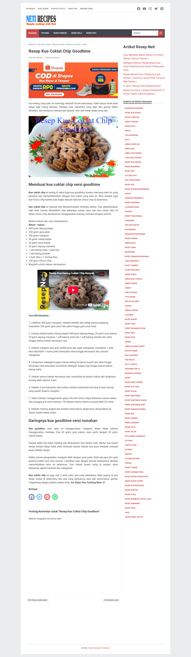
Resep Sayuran (132, 423)
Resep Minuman (132, 203)
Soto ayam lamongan (135, 436)
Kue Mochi (130, 360)
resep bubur (131, 319)
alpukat (129, 441)
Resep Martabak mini (135, 405)
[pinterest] (47, 497)
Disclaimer (43, 9)
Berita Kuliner (132, 301)
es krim (128, 450)
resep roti (130, 171)
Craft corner (131, 265)
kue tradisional (132, 180)
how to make (131, 292)
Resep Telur (130, 432)
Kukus (128, 194)
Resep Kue (129, 185)
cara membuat (132, 261)
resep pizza (130, 494)
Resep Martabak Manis (136, 400)
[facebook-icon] (138, 8)
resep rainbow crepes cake (138, 499)
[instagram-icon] (150, 8)
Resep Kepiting (132, 387)
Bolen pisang (131, 351)
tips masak (130, 297)
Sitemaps (30, 9)
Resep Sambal (131, 418)
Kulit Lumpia (131, 364)
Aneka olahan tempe (135, 346)
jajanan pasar (132, 207)
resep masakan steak (135, 328)
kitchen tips (131, 176)
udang (128, 342)
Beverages (130, 252)
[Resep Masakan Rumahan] (41, 20)
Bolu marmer (131, 355)
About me (72, 9)
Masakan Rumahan (134, 108)
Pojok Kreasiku (132, 270)
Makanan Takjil (132, 369)
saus (127, 512)
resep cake (130, 324)
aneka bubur (131, 283)
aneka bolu (130, 243)
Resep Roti (91, 33)
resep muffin (131, 490)
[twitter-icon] (156, 8)
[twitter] (39, 497)
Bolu (127, 140)
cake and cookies (133, 158)
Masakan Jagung (133, 373)
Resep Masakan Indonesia (137, 189)
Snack (128, 131)
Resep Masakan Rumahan (137, 256)
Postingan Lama (111, 600)
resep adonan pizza (134, 472)
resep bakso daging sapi (136, 477)
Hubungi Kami (86, 9)
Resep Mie (129, 414)
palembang (130, 229)
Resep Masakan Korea (135, 409)
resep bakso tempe (134, 481)
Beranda (33, 33)
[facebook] (32, 497)
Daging (128, 306)
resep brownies (132, 167)
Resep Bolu (76, 33)
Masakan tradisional (135, 234)
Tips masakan (131, 135)
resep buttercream (134, 486)
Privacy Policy (58, 9)
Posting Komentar (52, 58)
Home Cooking (131, 122)
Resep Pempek (60, 33)
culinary (129, 315)
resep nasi (130, 333)
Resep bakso (131, 274)
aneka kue (130, 149)
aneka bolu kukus (133, 279)
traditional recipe (134, 517)
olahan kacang (132, 459)
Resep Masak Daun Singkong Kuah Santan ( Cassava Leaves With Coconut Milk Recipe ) (144, 78)
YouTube (45, 33)
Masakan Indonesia (134, 198)
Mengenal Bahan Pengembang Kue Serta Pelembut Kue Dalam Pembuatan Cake (143, 66)
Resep (127, 378)
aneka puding (131, 310)
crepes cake (131, 445)
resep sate (130, 337)
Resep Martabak (133, 396)
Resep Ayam (130, 247)
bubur (128, 288)
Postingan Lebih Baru (37, 600)
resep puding (131, 238)
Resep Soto (130, 427)
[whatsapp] (55, 497)
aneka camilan (132, 144)
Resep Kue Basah (133, 113)
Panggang (129, 220)
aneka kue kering (133, 153)
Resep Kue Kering (133, 162)
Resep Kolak (131, 391)
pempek (128, 212)
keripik (128, 454)
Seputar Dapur (132, 225)
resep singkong (132, 503)
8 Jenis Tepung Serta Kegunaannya (142, 85)
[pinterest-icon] (162, 8)
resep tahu (130, 508)
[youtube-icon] (144, 8)
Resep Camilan (132, 117)
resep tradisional (133, 216)
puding (128, 463)
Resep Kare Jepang (134, 382)
